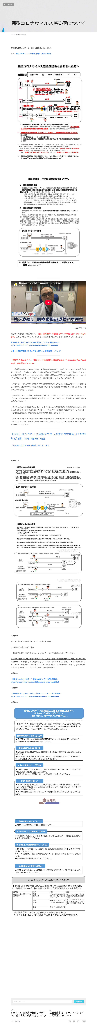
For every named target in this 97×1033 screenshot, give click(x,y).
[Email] (83, 1021)
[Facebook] (70, 1021)
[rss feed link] (85, 1021)
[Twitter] (74, 1021)
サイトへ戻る (9, 4)
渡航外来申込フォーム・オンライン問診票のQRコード (66, 1014)
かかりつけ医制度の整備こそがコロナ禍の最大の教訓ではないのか (28, 1014)
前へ (13, 1010)
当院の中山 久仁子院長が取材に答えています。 (31, 445)
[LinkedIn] (78, 1021)
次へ (50, 1010)
